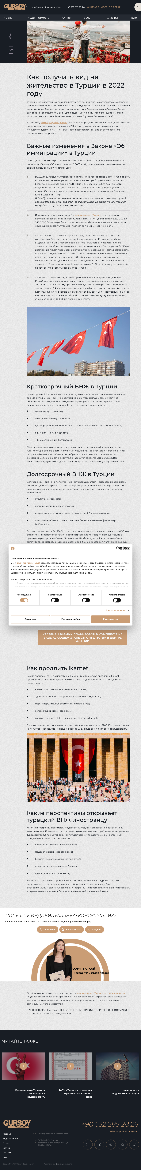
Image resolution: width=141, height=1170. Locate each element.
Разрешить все (110, 619)
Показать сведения (115, 610)
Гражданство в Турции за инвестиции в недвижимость (30, 1093)
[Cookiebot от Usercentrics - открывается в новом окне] (118, 548)
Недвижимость (38, 17)
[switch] (55, 600)
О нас (6, 1143)
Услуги (89, 17)
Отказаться (30, 619)
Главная (8, 17)
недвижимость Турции (87, 215)
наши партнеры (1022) (28, 563)
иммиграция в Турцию (54, 122)
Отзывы (112, 17)
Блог (134, 17)
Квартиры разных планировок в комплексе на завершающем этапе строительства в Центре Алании (83, 638)
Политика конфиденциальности (58, 1164)
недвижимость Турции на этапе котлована (101, 993)
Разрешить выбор (70, 619)
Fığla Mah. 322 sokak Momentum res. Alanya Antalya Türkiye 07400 (53, 1142)
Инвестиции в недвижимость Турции (125, 1092)
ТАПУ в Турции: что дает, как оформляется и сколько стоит (75, 1093)
